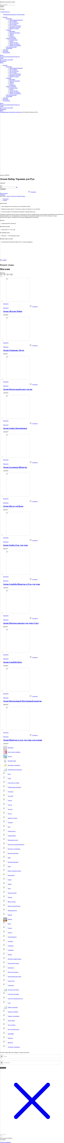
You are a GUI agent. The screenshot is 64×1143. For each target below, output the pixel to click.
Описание (6, 199)
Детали (5, 200)
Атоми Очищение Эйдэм (13, 350)
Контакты (5, 51)
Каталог (5, 17)
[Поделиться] (3, 1134)
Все (11, 274)
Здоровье (8, 30)
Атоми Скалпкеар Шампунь (15, 467)
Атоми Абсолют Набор (12, 311)
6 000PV (4, 260)
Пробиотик (12, 37)
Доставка (5, 49)
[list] (0, 276)
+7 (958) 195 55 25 (5, 11)
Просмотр (5, 308)
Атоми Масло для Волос (13, 506)
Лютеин (11, 34)
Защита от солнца (14, 28)
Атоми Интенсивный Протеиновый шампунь (22, 701)
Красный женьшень (14, 32)
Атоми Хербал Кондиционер (15, 428)
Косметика (9, 18)
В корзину (3, 189)
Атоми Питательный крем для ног (17, 389)
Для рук (19, 112)
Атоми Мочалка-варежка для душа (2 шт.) (21, 623)
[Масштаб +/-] (0, 1134)
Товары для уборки (14, 44)
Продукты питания (11, 47)
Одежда (11, 41)
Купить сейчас (4, 193)
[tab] (33, 199)
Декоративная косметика (16, 20)
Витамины (12, 31)
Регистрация (6, 52)
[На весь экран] (2, 1134)
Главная (2, 112)
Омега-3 (11, 35)
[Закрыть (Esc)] (5, 1134)
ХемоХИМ (9, 48)
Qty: (1, 186)
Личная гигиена (13, 42)
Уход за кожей (13, 21)
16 (1, 274)
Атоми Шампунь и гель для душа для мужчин (22, 740)
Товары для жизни (11, 38)
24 (7, 274)
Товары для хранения (15, 45)
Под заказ (3, 1067)
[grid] (2, 276)
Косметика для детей (14, 27)
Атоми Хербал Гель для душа (15, 545)
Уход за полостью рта (15, 25)
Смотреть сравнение (5, 1142)
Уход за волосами (14, 23)
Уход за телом (13, 24)
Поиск (2, 6)
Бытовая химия (13, 39)
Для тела (15, 112)
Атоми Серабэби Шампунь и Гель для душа (21, 584)
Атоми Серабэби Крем (12, 662)
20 (4, 274)
